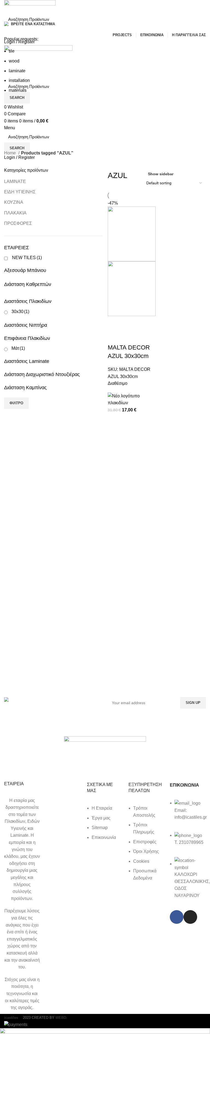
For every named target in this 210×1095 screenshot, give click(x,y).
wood (14, 61)
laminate (17, 70)
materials (18, 90)
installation (19, 80)
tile (11, 51)
